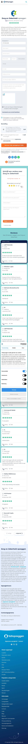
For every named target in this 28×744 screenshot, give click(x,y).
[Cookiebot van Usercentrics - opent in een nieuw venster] (20, 344)
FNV (3, 665)
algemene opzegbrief (9, 601)
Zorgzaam (23, 566)
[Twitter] (12, 157)
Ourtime (4, 662)
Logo (3, 711)
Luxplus (4, 652)
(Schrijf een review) (18, 20)
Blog (3, 713)
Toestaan (14, 389)
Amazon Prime (6, 669)
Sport (3, 688)
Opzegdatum (5, 40)
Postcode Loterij (6, 655)
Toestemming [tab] (5, 347)
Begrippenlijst (5, 706)
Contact (20, 641)
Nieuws (4, 716)
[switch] (24, 375)
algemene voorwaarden (17, 151)
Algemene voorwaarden (8, 718)
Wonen (4, 693)
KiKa (3, 667)
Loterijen (4, 683)
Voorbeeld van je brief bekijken (11, 112)
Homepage (5, 699)
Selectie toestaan (14, 394)
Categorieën (5, 701)
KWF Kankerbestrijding (8, 672)
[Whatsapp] (18, 157)
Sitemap (4, 728)
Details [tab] (14, 347)
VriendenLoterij (6, 660)
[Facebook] (9, 157)
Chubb (3, 674)
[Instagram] (16, 644)
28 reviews (10, 20)
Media (3, 685)
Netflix (3, 657)
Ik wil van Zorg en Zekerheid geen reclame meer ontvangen (13, 107)
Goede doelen (5, 680)
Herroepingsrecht (6, 723)
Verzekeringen (6, 690)
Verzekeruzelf (15, 566)
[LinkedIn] (15, 157)
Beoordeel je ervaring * (14, 183)
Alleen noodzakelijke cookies (14, 398)
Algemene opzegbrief (11, 641)
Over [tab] (23, 347)
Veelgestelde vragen (7, 704)
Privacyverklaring (5, 151)
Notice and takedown (7, 725)
